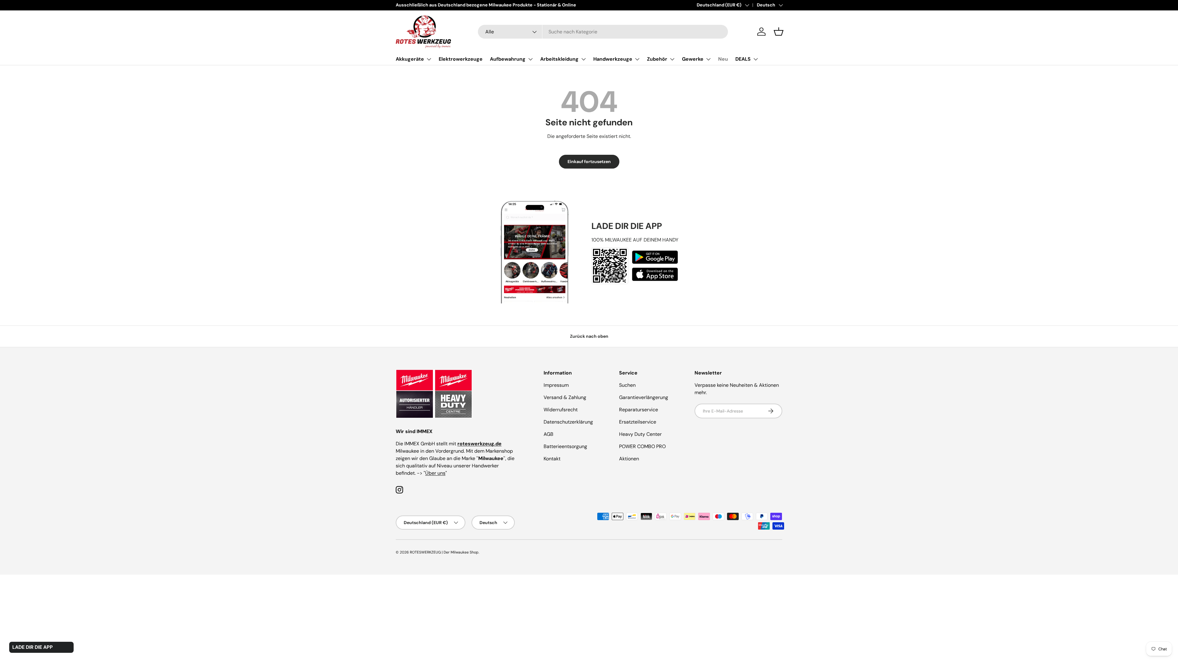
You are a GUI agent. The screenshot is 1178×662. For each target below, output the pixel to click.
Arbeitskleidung (559, 59)
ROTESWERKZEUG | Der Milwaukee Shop (444, 552)
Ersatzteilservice (637, 422)
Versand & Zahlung (565, 397)
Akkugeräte (410, 59)
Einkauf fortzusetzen (589, 161)
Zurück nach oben (589, 336)
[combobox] (603, 32)
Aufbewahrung (507, 59)
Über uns (435, 473)
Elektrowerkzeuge (461, 59)
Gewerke (692, 59)
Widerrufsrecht (561, 409)
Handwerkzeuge (612, 59)
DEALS (743, 59)
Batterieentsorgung (565, 446)
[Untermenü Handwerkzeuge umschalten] (637, 59)
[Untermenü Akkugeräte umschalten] (429, 59)
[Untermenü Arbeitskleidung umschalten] (583, 59)
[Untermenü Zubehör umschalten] (672, 59)
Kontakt (552, 458)
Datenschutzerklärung (568, 422)
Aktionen (629, 458)
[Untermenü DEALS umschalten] (755, 59)
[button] (778, 31)
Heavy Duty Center (640, 434)
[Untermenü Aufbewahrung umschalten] (530, 59)
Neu (723, 59)
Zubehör (657, 59)
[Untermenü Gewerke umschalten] (708, 59)
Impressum (556, 385)
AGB (548, 434)
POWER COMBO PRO (642, 446)
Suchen (627, 385)
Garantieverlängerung (643, 397)
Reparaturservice (638, 409)
